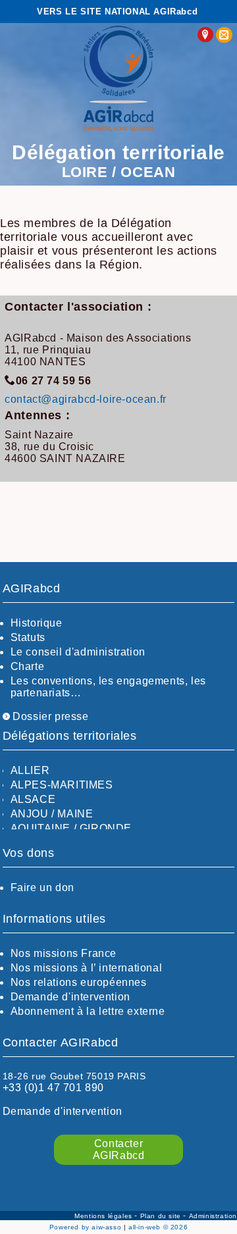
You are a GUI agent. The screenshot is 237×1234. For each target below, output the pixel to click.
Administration (213, 1216)
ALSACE (33, 799)
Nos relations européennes (79, 982)
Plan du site (162, 1216)
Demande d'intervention (70, 996)
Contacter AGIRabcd (119, 1149)
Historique (37, 623)
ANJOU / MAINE (52, 813)
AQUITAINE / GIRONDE (71, 828)
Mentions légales (104, 1216)
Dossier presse (49, 716)
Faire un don (42, 887)
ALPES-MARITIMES (62, 784)
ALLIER (30, 770)
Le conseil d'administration (78, 651)
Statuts (28, 637)
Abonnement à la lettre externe (88, 1011)
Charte (28, 666)
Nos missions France (64, 953)
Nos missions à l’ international (87, 967)
